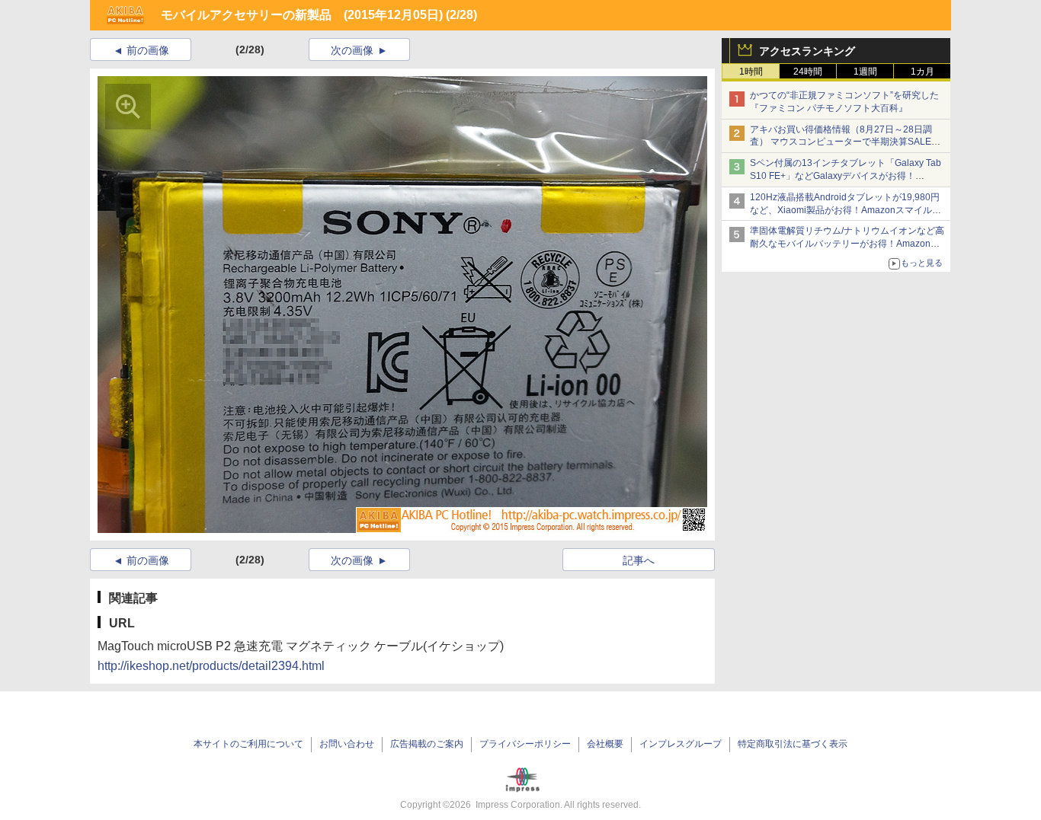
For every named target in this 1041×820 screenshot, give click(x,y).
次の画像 (352, 50)
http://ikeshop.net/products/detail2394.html (211, 665)
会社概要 (605, 744)
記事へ (639, 560)
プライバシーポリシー (525, 744)
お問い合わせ (346, 744)
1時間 (751, 71)
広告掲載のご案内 (426, 744)
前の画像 (148, 50)
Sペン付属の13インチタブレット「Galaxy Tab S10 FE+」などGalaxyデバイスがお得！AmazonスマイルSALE (845, 176)
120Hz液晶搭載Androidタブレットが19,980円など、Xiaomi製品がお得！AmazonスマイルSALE (845, 210)
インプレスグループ (680, 744)
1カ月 (922, 71)
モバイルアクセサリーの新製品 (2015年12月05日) (302, 14)
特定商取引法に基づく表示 (792, 744)
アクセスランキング (807, 51)
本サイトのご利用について (248, 744)
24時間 (807, 71)
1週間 (865, 71)
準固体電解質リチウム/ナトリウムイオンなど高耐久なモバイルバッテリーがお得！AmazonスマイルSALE (847, 243)
